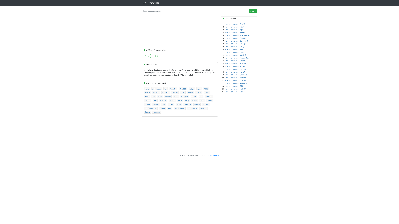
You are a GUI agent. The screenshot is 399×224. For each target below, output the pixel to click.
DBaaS (197, 104)
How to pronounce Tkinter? (235, 33)
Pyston (172, 100)
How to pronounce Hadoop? (236, 69)
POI (153, 97)
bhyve (147, 104)
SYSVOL (165, 93)
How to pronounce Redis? (235, 92)
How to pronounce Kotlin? (235, 72)
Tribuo (147, 93)
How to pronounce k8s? (234, 27)
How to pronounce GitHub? (235, 86)
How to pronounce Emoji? (235, 47)
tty (165, 89)
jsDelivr (156, 104)
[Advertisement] (180, 30)
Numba (168, 97)
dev (155, 100)
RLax (180, 100)
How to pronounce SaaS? (235, 52)
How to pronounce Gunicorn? (236, 41)
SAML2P (183, 89)
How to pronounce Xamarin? (236, 78)
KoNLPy (203, 108)
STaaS (162, 108)
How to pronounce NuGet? (235, 89)
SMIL (183, 93)
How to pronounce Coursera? (236, 75)
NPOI (147, 97)
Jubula (198, 93)
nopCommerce (151, 108)
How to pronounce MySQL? (235, 66)
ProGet (175, 93)
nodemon (156, 112)
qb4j (187, 100)
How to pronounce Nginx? (235, 30)
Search (253, 11)
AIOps (192, 89)
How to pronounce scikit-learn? (237, 35)
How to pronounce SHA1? (235, 24)
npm (199, 89)
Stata (176, 97)
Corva (147, 112)
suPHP (209, 100)
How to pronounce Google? (235, 38)
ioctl (169, 108)
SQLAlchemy (180, 108)
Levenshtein (192, 108)
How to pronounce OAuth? (235, 61)
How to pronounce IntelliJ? (235, 55)
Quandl (147, 100)
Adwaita (209, 97)
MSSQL (206, 104)
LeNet (206, 93)
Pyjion (194, 100)
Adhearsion (156, 89)
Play (148, 56)
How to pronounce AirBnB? (235, 80)
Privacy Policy (213, 155)
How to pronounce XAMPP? (235, 64)
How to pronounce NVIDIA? (235, 49)
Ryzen (193, 97)
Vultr (202, 100)
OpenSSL (187, 104)
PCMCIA (163, 100)
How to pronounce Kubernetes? (237, 58)
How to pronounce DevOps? (236, 44)
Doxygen (184, 97)
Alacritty (173, 89)
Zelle (160, 97)
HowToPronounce (150, 3)
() (157, 56)
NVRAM (156, 93)
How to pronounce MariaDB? (236, 83)
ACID (206, 89)
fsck (163, 104)
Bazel (179, 104)
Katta (147, 89)
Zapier (190, 93)
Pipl (201, 97)
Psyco (171, 104)
